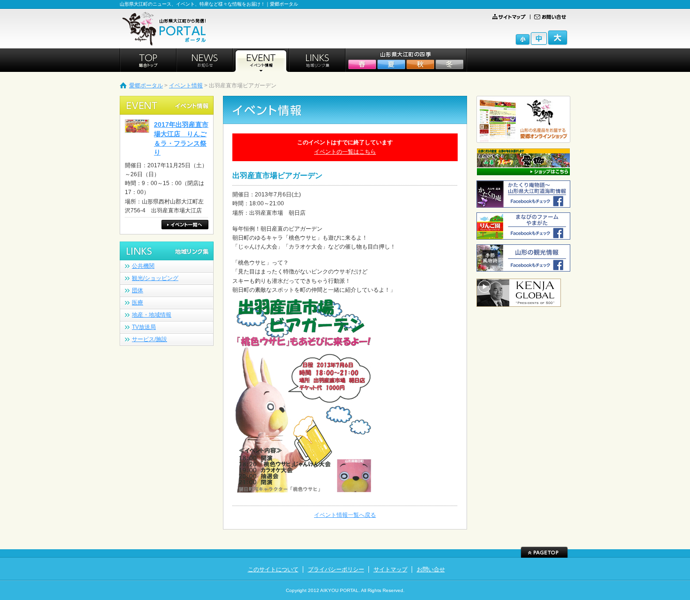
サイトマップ (390, 569)
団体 (137, 290)
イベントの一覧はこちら (345, 151)
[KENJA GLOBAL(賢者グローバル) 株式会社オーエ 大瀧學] (518, 302)
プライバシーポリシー (336, 569)
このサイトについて (273, 569)
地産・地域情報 (151, 315)
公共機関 (143, 266)
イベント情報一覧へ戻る (345, 515)
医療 (137, 302)
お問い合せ (431, 569)
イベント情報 (186, 85)
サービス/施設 (149, 339)
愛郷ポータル (146, 85)
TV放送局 (144, 327)
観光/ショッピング (155, 278)
